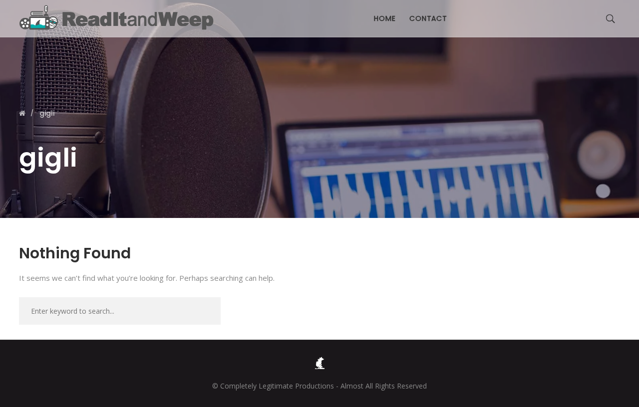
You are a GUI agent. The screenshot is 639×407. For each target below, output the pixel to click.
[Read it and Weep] (119, 17)
